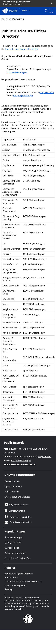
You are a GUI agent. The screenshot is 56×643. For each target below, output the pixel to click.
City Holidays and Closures (17, 496)
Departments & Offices (21, 517)
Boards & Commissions (21, 522)
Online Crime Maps (17, 553)
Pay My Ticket (14, 542)
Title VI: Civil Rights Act (16, 585)
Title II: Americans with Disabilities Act (23, 581)
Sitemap (9, 589)
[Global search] (47, 11)
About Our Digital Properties (19, 573)
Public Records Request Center (20, 49)
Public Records (12, 19)
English (24, 10)
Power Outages (15, 537)
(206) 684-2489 (46, 92)
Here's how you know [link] (12, 4)
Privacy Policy (11, 577)
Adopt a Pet (13, 547)
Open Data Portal (13, 486)
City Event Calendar (18, 504)
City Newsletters (17, 510)
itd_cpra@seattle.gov (17, 72)
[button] (51, 3)
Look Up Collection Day (19, 558)
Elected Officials (12, 481)
